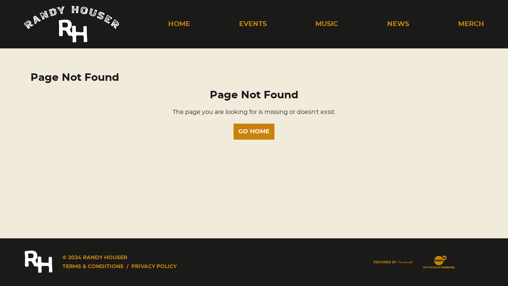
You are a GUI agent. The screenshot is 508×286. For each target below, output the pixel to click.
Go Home (254, 131)
